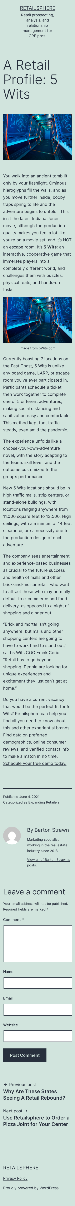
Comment (13, 919)
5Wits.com (47, 348)
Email (7, 998)
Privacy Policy (15, 1178)
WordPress (49, 1188)
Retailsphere (37, 8)
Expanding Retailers (44, 802)
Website (10, 1025)
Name (8, 971)
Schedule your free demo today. (34, 763)
